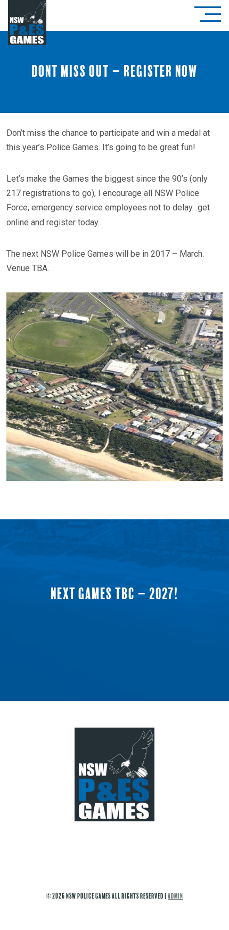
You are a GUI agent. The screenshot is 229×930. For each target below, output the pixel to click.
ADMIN (175, 896)
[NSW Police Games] (114, 795)
